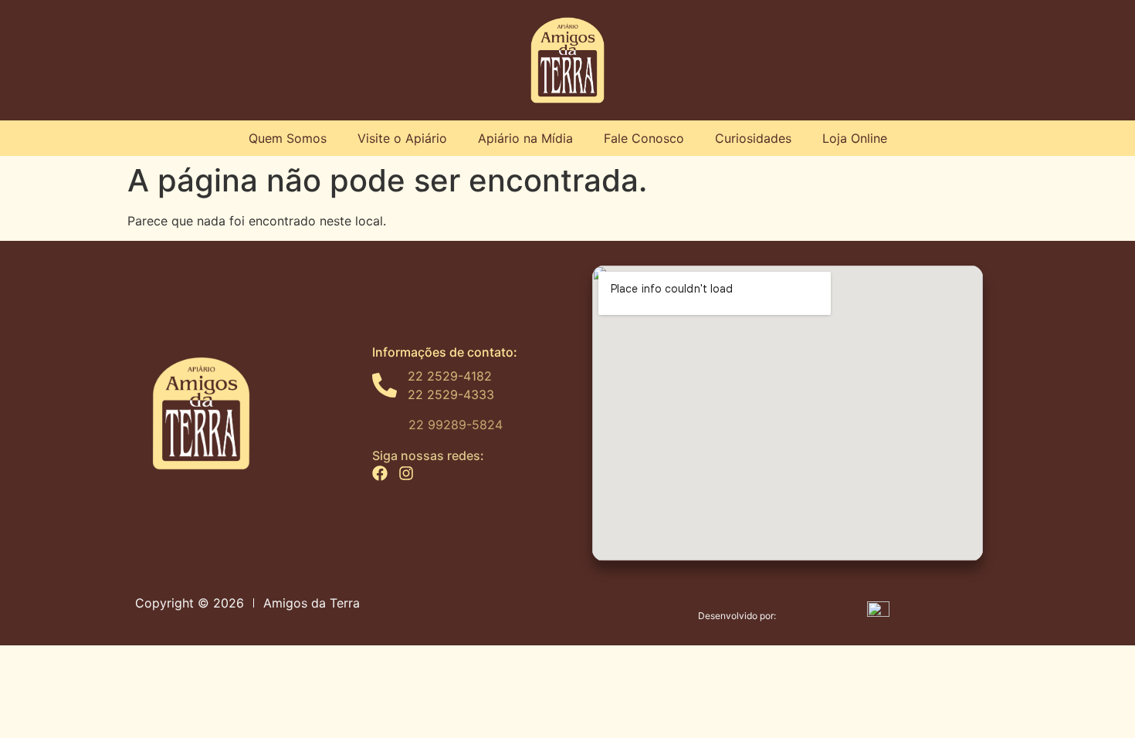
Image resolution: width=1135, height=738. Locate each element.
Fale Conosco (644, 138)
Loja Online (854, 138)
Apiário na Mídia (525, 138)
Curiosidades (753, 138)
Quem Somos (288, 138)
